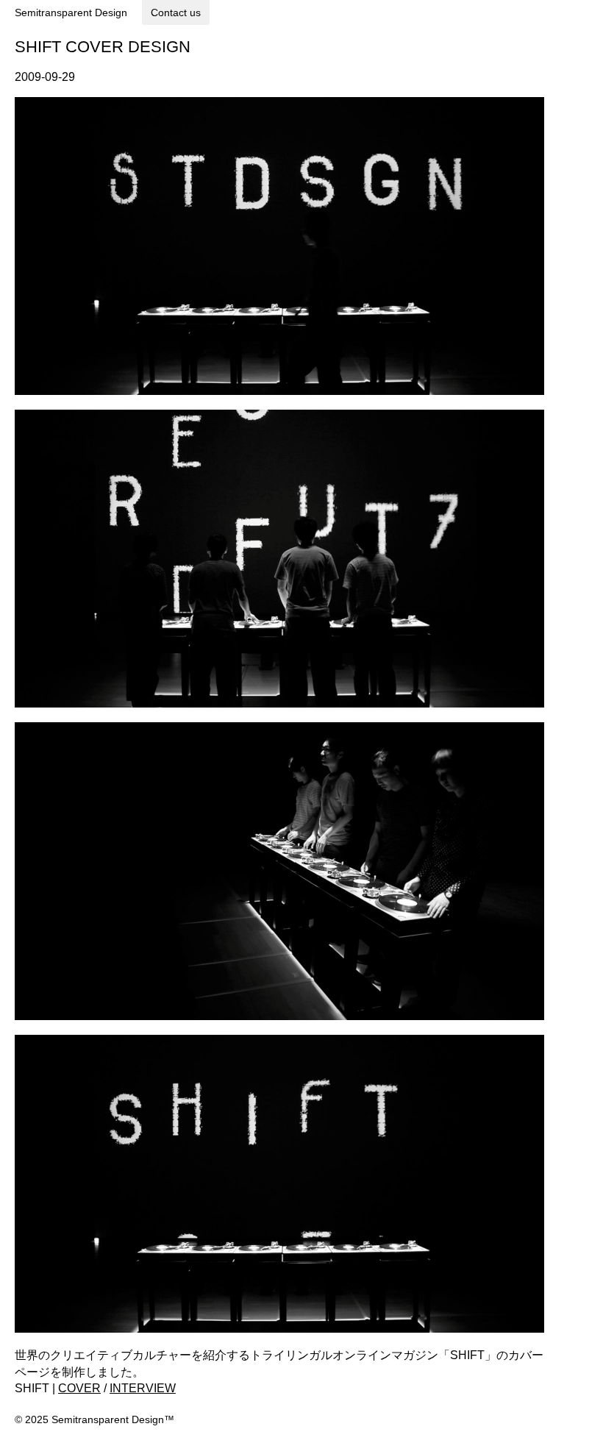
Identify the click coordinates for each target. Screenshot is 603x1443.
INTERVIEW (143, 1388)
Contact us (176, 12)
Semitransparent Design (71, 12)
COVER (79, 1388)
